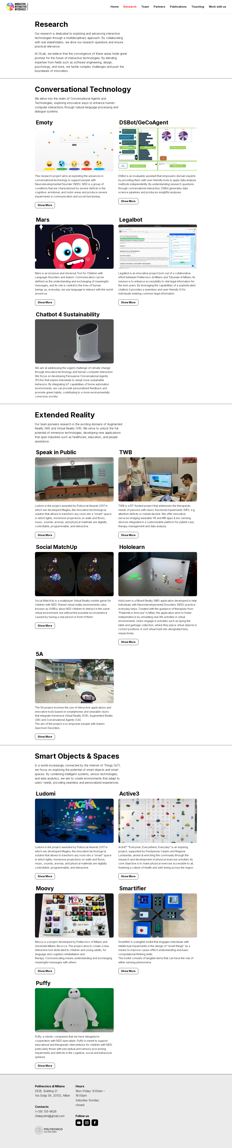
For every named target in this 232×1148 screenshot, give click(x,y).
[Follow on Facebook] (95, 1122)
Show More (45, 205)
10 (88, 164)
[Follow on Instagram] (87, 1122)
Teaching (197, 6)
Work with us (217, 6)
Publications (178, 6)
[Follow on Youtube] (79, 1122)
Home (115, 6)
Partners (159, 6)
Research (129, 6)
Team (145, 6)
